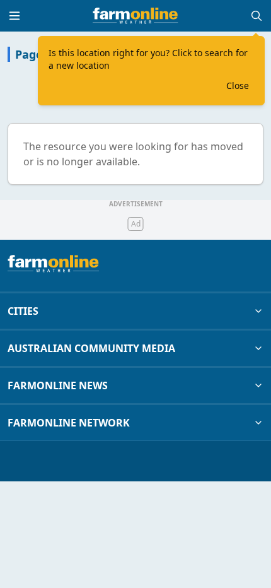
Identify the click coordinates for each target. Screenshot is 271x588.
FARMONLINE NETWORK (69, 423)
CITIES (23, 311)
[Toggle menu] (14, 15)
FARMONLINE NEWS (58, 385)
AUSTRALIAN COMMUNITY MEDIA (91, 348)
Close (237, 85)
